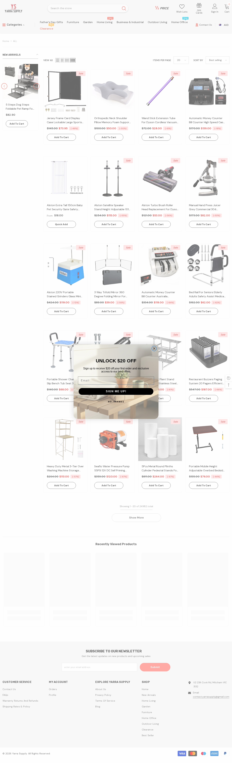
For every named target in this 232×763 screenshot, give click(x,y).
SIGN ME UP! (116, 391)
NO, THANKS (116, 402)
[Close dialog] (154, 348)
